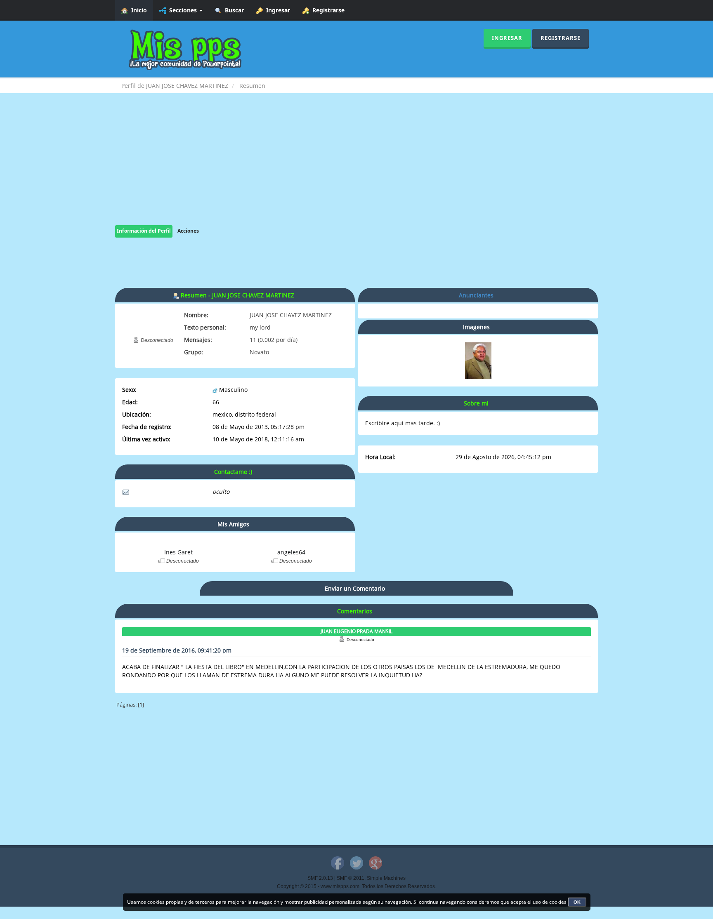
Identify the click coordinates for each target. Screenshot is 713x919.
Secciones (182, 10)
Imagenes (476, 327)
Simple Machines (386, 878)
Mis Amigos (233, 524)
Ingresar (276, 10)
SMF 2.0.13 (320, 878)
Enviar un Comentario (355, 588)
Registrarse (327, 10)
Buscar (233, 10)
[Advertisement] (356, 167)
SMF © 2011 (350, 878)
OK (577, 902)
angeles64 (291, 552)
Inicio (137, 10)
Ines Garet (178, 552)
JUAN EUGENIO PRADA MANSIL (356, 631)
